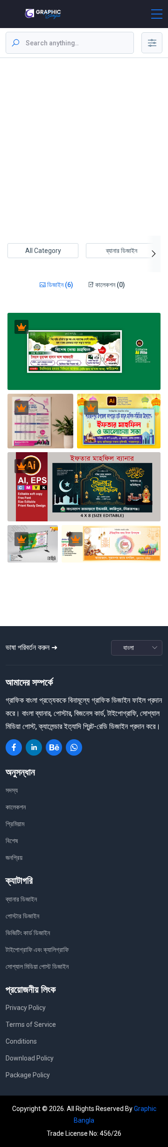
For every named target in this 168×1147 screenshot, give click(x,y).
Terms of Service (31, 1024)
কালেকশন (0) (109, 285)
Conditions (21, 1041)
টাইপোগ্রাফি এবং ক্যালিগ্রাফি (37, 949)
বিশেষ (12, 840)
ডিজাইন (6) (59, 285)
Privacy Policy (26, 1007)
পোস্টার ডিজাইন (22, 916)
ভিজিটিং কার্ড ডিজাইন (28, 933)
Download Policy (30, 1058)
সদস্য (12, 790)
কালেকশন (16, 807)
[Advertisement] (84, 147)
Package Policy (28, 1075)
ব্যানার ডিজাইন (121, 250)
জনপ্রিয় (14, 857)
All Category (43, 250)
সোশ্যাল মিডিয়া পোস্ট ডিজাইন (37, 966)
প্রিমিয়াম (15, 824)
